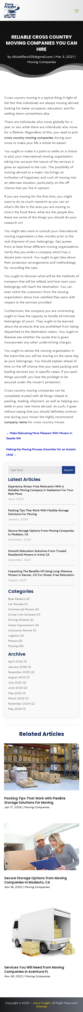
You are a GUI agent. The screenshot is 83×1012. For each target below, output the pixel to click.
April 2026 (15, 661)
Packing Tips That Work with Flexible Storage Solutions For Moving (34, 800)
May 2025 (15, 693)
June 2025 (15, 687)
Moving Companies (41, 62)
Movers (13, 640)
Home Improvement (21, 625)
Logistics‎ (13, 635)
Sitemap (41, 1006)
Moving (13, 646)
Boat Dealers (16, 598)
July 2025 (15, 682)
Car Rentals (16, 604)
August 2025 (16, 677)
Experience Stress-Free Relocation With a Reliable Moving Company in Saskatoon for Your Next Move (40, 490)
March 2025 (16, 698)
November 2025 (19, 672)
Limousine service (20, 630)
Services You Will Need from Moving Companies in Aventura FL (34, 969)
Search (68, 470)
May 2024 (15, 708)
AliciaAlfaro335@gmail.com (32, 57)
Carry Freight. (42, 1002)
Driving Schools (18, 619)
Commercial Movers (21, 609)
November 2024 (19, 703)
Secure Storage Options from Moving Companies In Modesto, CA (35, 880)
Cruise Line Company (22, 614)
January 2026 (17, 666)
